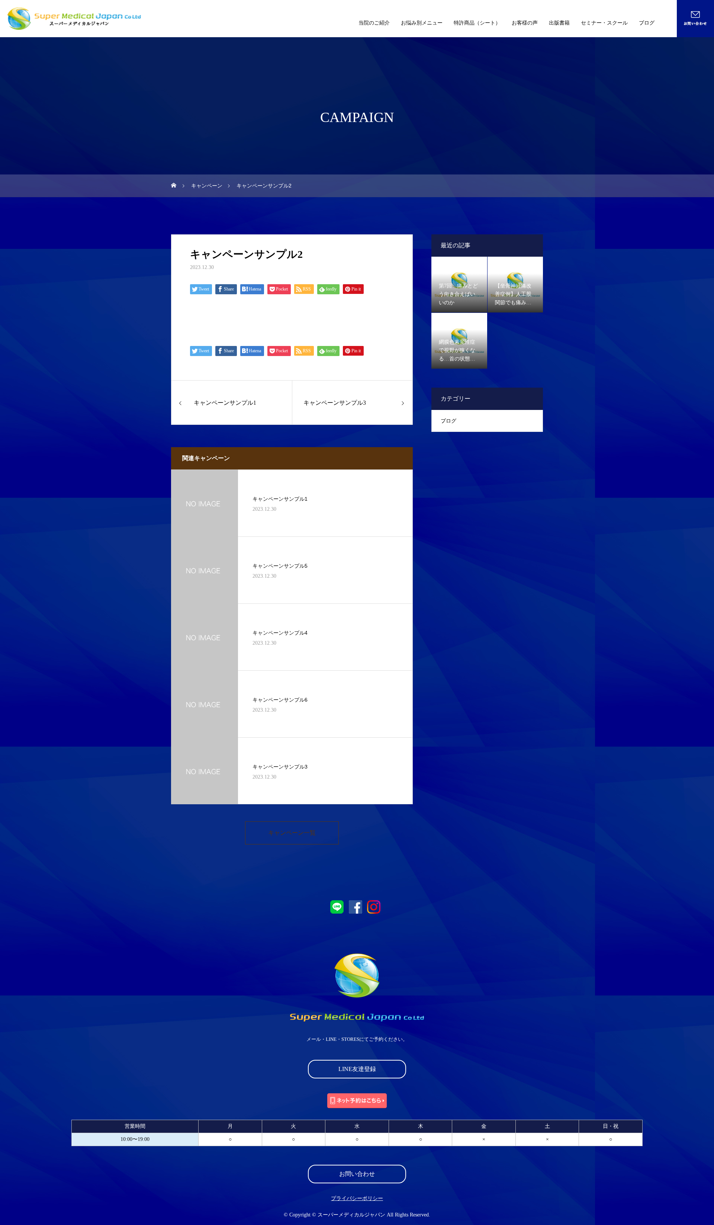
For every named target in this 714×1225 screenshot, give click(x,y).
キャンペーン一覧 (292, 833)
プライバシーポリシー (357, 1198)
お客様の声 (525, 23)
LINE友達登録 (357, 1069)
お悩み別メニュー (422, 23)
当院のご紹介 (374, 23)
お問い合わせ (357, 1174)
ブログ (646, 23)
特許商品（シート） (477, 23)
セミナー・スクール (604, 23)
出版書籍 (559, 23)
